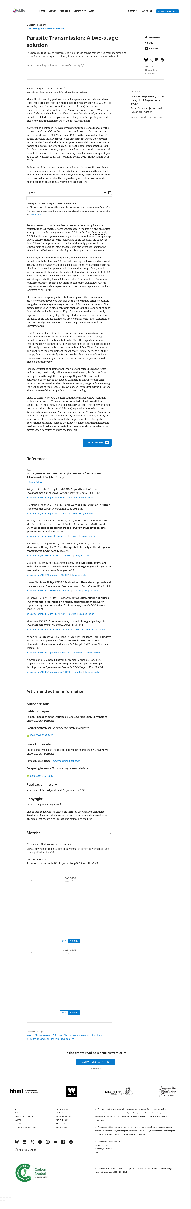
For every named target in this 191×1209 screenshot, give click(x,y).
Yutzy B (54, 598)
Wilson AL (32, 637)
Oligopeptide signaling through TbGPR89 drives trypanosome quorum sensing (66, 530)
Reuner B (44, 598)
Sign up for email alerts (95, 1061)
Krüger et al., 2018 (59, 146)
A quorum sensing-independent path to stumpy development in (64, 665)
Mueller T (94, 543)
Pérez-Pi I (37, 524)
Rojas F (30, 521)
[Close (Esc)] (1, 1197)
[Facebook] (71, 1143)
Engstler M (57, 489)
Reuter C (83, 543)
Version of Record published (46, 790)
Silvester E (41, 521)
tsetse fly (31, 1039)
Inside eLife (61, 1113)
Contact (19, 1123)
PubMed (72, 497)
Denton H (58, 524)
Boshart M (65, 598)
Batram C (61, 660)
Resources (61, 1123)
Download (154, 38)
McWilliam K (46, 563)
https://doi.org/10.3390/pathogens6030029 (48, 575)
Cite (151, 43)
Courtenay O (46, 637)
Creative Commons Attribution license (151, 1168)
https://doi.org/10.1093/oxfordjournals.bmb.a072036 (53, 629)
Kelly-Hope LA (61, 637)
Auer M (47, 524)
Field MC (57, 505)
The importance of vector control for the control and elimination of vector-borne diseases (63, 642)
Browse (52, 11)
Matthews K (61, 563)
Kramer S (73, 660)
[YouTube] (55, 1143)
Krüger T (31, 489)
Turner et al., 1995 (98, 272)
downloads (152, 70)
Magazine (65, 11)
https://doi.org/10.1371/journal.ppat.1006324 (49, 672)
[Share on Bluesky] (146, 59)
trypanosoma (79, 1035)
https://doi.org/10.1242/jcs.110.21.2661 (46, 614)
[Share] (4, 1197)
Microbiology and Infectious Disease (45, 28)
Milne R (62, 521)
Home (42, 11)
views (149, 66)
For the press (62, 1120)
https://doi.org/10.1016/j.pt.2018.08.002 (47, 497)
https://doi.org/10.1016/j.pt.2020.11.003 (47, 513)
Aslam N (44, 582)
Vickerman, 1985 (65, 135)
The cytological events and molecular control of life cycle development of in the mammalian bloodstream (69, 566)
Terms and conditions (25, 1127)
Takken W (87, 637)
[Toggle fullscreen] (7, 1197)
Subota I (53, 543)
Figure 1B (79, 376)
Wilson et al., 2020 (95, 103)
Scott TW (75, 637)
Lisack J (44, 543)
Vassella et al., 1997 (51, 157)
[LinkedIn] (24, 1143)
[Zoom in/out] (10, 1197)
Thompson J (83, 524)
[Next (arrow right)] (4, 1200)
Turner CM (32, 582)
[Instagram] (48, 1143)
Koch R (30, 473)
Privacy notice (95, 1068)
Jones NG (96, 660)
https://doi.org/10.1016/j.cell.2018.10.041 (47, 536)
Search (131, 11)
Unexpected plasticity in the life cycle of (147, 100)
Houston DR (85, 521)
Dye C (53, 582)
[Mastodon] (40, 1143)
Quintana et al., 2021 (74, 157)
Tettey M (72, 521)
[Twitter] (32, 1143)
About (92, 11)
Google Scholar (35, 482)
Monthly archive (64, 1116)
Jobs (17, 1113)
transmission (43, 1039)
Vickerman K (34, 621)
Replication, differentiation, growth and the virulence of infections (69, 584)
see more (35, 214)
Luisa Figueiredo (54, 88)
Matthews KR (98, 524)
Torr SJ (97, 637)
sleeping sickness (95, 1035)
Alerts (145, 11)
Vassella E (32, 598)
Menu (33, 11)
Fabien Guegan (35, 88)
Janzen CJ (84, 660)
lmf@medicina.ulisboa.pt (66, 761)
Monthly (74, 941)
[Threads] (63, 1143)
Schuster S (43, 489)
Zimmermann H (68, 543)
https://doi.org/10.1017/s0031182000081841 (49, 590)
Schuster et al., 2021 (38, 290)
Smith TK (70, 524)
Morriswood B (35, 547)
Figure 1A (80, 182)
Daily (64, 941)
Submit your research (167, 11)
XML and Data (62, 1127)
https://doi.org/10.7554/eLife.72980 (59, 65)
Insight (42, 24)
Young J (52, 521)
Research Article (139, 117)
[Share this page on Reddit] (162, 59)
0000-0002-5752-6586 (41, 776)
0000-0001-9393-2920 (41, 735)
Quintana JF (33, 505)
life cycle (55, 1039)
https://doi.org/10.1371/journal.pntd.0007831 (49, 652)
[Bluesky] (17, 1143)
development (67, 1039)
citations (150, 73)
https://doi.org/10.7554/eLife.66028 (44, 555)
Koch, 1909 (49, 135)
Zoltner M (46, 505)
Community (79, 11)
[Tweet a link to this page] (151, 59)
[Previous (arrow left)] (1, 1200)
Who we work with (24, 1116)
